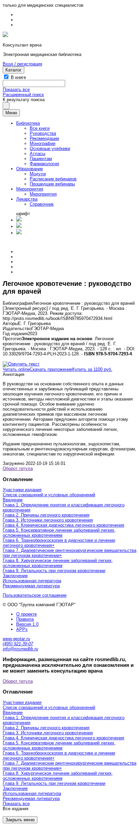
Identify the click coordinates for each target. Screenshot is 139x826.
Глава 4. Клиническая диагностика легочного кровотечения (63, 525)
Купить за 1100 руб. (92, 369)
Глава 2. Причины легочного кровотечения (46, 515)
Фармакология (44, 163)
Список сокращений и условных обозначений (49, 494)
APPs (22, 629)
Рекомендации (44, 138)
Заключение (15, 575)
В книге (18, 77)
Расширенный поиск (23, 94)
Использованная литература (32, 580)
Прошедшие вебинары (52, 183)
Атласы (37, 153)
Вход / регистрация (22, 63)
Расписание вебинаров (53, 178)
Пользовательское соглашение (34, 595)
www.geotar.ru (16, 638)
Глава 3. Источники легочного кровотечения (48, 520)
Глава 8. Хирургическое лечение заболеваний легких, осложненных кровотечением (58, 563)
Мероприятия (29, 188)
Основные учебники (50, 148)
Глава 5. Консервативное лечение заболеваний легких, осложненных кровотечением (59, 533)
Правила (25, 619)
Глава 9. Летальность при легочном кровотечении (54, 570)
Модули (38, 173)
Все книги (40, 128)
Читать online (16, 369)
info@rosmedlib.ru (20, 648)
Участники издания (22, 489)
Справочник (42, 204)
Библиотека (28, 123)
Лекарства (26, 199)
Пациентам (41, 158)
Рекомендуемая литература (31, 585)
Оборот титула (18, 468)
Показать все (16, 89)
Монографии (42, 143)
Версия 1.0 (27, 624)
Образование (29, 168)
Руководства (43, 133)
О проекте (26, 614)
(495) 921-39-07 (18, 643)
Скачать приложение (51, 369)
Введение (13, 499)
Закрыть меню (20, 819)
